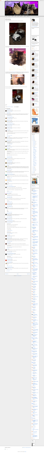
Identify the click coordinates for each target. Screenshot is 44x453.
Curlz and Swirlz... (35, 272)
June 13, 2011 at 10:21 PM (9, 222)
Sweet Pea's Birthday (36, 63)
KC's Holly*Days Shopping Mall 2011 (35, 397)
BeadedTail (34, 247)
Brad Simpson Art (34, 186)
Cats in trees (34, 362)
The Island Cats (8, 170)
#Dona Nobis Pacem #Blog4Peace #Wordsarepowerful (35, 274)
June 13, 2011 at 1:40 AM (9, 125)
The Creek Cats (34, 319)
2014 (33, 137)
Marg (7, 165)
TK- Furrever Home (35, 344)
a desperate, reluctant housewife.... (35, 304)
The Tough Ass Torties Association (35, 420)
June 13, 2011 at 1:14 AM (9, 122)
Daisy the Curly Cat (35, 353)
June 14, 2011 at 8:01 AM (9, 241)
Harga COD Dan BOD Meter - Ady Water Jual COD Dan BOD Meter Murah (35, 324)
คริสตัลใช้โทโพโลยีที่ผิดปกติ (35, 239)
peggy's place (34, 394)
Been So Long (34, 307)
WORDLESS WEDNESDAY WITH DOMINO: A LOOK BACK (35, 260)
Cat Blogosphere (35, 193)
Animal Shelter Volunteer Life (34, 227)
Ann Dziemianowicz (9, 259)
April (33, 167)
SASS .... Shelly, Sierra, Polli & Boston (35, 356)
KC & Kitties (34, 367)
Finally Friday (34, 156)
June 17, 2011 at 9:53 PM (9, 269)
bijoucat (34, 403)
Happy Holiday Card (35, 332)
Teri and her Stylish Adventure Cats (11, 253)
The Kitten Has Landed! (34, 157)
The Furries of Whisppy (35, 329)
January (34, 170)
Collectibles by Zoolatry (35, 389)
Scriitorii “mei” (34, 312)
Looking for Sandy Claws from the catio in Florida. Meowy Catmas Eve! (35, 270)
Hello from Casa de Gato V (35, 225)
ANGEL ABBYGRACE (9, 206)
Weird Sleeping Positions (35, 197)
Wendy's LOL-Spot (35, 431)
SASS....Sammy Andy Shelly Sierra (10, 186)
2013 (33, 138)
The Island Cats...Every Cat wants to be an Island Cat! (35, 196)
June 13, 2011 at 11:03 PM (9, 233)
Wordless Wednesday (36, 103)
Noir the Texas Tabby (9, 262)
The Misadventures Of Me (9, 267)
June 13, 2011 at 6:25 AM (9, 169)
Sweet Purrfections (9, 197)
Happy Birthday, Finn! (35, 370)
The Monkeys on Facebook (33, 44)
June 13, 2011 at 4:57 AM (9, 156)
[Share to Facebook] (17, 106)
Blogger (25, 451)
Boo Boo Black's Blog (35, 423)
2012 (33, 139)
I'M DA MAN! (34, 401)
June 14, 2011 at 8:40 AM (9, 247)
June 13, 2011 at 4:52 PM (9, 205)
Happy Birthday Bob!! (35, 395)
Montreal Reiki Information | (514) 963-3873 (35, 231)
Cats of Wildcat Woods (35, 236)
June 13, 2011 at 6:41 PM (9, 216)
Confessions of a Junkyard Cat (35, 341)
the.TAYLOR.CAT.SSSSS (35, 381)
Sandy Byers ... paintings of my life (35, 383)
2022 (33, 135)
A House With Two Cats (35, 296)
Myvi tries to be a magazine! (35, 392)
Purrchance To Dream (35, 268)
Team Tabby (34, 265)
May (33, 166)
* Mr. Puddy (34, 291)
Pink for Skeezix (34, 360)
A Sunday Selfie (34, 256)
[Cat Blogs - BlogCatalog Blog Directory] (27, 447)
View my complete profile (34, 26)
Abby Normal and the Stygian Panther (35, 335)
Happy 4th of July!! (34, 289)
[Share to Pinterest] (18, 106)
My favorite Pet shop (35, 375)
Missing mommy (34, 234)
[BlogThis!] (16, 106)
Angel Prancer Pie (9, 120)
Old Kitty (8, 148)
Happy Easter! (34, 228)
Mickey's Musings (9, 213)
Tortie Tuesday (34, 150)
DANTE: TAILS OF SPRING (35, 263)
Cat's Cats (34, 309)
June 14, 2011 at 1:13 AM (9, 236)
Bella (35, 52)
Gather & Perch (34, 372)
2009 (33, 172)
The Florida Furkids (9, 157)
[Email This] (15, 106)
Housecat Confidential (35, 281)
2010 (33, 171)
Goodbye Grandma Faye (35, 245)
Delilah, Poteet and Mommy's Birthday (36, 93)
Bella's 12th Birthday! (34, 152)
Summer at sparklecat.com (10, 117)
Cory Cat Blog (34, 286)
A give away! (34, 301)
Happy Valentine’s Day (35, 351)
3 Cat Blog (34, 411)
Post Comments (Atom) (19, 275)
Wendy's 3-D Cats (35, 258)
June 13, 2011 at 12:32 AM (9, 111)
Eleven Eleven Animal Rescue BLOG (35, 409)
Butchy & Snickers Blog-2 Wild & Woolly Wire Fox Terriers (35, 436)
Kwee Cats (8, 145)
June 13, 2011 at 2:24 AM (9, 128)
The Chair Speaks (35, 208)
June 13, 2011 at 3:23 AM (9, 135)
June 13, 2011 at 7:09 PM (9, 219)
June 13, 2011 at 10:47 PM (9, 230)
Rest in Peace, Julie (35, 317)
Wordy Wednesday (34, 161)
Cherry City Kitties (35, 314)
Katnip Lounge (8, 193)
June (33, 146)
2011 (33, 140)
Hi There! (33, 279)
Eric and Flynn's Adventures (34, 218)
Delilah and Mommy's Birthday (36, 75)
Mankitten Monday (34, 155)
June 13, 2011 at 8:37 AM (9, 181)
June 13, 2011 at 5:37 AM (9, 160)
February (34, 169)
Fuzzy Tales (34, 298)
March (34, 168)
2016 (33, 136)
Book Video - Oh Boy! (35, 294)
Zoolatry (34, 199)
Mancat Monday (35, 151)
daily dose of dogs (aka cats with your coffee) (35, 241)
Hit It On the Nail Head (35, 202)
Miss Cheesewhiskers (35, 284)
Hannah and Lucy (9, 140)
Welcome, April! (34, 387)
